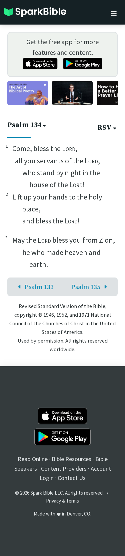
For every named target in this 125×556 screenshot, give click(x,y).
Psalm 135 (85, 286)
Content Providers (64, 468)
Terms (72, 501)
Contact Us (72, 478)
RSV (104, 127)
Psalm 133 (39, 286)
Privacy (53, 501)
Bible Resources (71, 459)
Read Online (33, 459)
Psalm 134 (24, 125)
